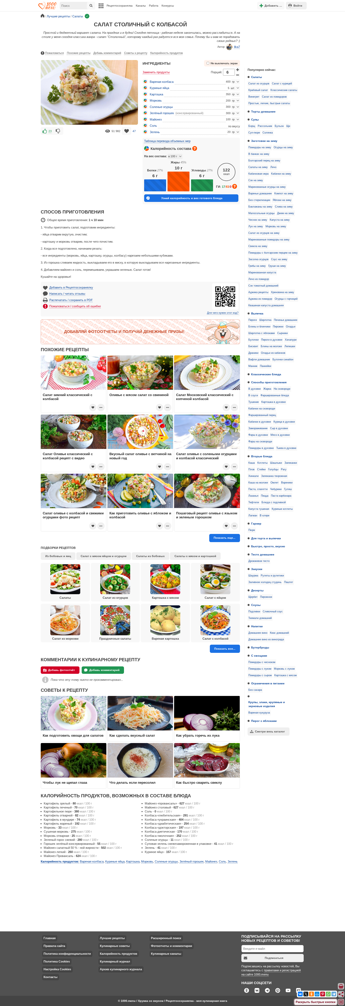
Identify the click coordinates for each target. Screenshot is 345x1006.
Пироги (252, 320)
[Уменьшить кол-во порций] (238, 75)
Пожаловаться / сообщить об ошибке (75, 306)
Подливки (254, 611)
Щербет (253, 597)
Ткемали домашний (260, 618)
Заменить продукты (156, 72)
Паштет (288, 582)
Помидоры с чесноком (261, 662)
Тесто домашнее (262, 554)
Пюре (251, 530)
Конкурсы (168, 5)
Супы (255, 119)
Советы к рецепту (135, 52)
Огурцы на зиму (283, 147)
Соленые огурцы (161, 107)
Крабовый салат (258, 90)
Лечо (273, 167)
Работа (153, 5)
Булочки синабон (283, 359)
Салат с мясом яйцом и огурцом (103, 556)
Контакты (51, 977)
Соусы (256, 605)
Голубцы (273, 469)
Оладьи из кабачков (273, 353)
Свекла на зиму (257, 246)
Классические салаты (284, 90)
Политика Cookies (57, 961)
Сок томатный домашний (263, 285)
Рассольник (265, 126)
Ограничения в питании (268, 683)
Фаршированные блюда (275, 395)
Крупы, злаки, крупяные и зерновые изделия (266, 704)
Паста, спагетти (258, 489)
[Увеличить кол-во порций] (238, 69)
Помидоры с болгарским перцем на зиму (273, 252)
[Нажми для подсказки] (194, 148)
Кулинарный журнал (115, 961)
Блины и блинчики (259, 326)
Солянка (268, 132)
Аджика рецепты (258, 292)
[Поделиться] (341, 994)
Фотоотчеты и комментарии (171, 946)
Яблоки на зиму (282, 200)
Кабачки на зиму (281, 173)
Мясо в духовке (280, 435)
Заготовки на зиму (264, 140)
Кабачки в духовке (259, 421)
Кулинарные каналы (166, 953)
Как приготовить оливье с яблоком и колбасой (140, 515)
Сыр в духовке (279, 428)
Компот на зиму (283, 193)
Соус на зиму (279, 259)
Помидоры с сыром (260, 675)
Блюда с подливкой (274, 502)
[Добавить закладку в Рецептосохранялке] (126, 131)
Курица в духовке (284, 421)
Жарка (267, 388)
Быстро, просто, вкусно (268, 546)
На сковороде (282, 388)
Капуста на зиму (280, 219)
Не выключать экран (224, 63)
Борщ (251, 126)
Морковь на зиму (276, 226)
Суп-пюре (254, 132)
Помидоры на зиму (259, 147)
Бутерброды (260, 647)
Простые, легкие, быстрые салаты (269, 103)
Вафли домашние (259, 359)
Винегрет (253, 96)
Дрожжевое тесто (259, 561)
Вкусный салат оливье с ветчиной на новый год (140, 456)
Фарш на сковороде (260, 441)
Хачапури (290, 339)
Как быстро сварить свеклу (199, 782)
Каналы (141, 5)
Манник (252, 366)
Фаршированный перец (262, 415)
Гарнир (256, 523)
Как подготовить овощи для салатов (73, 735)
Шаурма (253, 575)
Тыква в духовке (286, 448)
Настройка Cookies (57, 969)
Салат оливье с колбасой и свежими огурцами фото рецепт (73, 515)
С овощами (259, 655)
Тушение (253, 402)
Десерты (257, 590)
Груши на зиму (277, 266)
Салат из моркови (65, 638)
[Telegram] (333, 994)
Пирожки (278, 326)
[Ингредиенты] (341, 986)
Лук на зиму (255, 226)
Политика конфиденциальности (67, 953)
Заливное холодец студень (265, 582)
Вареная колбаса (161, 81)
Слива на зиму (284, 206)
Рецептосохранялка (120, 5)
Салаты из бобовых (150, 556)
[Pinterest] (322, 994)
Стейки (261, 469)
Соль (153, 125)
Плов (251, 469)
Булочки (253, 339)
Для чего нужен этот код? (222, 312)
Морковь (156, 100)
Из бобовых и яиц (58, 556)
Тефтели (253, 502)
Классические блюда (266, 374)
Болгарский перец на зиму (264, 160)
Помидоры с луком (259, 668)
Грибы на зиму (257, 266)
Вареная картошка (165, 638)
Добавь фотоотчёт (61, 670)
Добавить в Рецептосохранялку (71, 287)
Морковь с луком (284, 668)
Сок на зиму (255, 180)
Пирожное (266, 597)
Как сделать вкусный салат (132, 735)
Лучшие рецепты (112, 938)
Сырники (282, 333)
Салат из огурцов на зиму (264, 233)
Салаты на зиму (258, 167)
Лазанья (253, 495)
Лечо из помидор (258, 279)
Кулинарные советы (115, 946)
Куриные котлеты (282, 509)
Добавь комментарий (107, 52)
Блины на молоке (271, 346)
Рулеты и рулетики (272, 575)
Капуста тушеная (258, 509)
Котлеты (262, 462)
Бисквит (253, 346)
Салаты (256, 77)
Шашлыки (276, 462)
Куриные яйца (159, 88)
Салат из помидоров (274, 96)
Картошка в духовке (273, 402)
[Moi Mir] (317, 994)
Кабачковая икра (258, 173)
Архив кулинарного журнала (121, 969)
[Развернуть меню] (341, 1002)
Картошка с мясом (285, 675)
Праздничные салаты (115, 638)
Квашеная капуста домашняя (266, 305)
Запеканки (291, 462)
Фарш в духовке (258, 435)
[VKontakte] (300, 994)
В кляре (264, 515)
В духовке (254, 388)
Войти (297, 5)
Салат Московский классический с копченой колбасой (204, 397)
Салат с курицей (282, 83)
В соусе (253, 395)
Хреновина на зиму (282, 292)
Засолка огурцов (258, 259)
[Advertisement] (274, 39)
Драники (253, 353)
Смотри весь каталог (270, 731)
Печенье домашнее (285, 320)
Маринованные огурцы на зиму (267, 187)
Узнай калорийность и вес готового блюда (191, 198)
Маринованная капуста (262, 272)
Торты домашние (263, 111)
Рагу (284, 469)
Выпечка (257, 313)
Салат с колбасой (215, 638)
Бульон (279, 126)
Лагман (252, 515)
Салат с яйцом (215, 597)
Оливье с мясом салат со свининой (139, 395)
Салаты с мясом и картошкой (195, 556)
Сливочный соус (273, 611)
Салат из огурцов (258, 83)
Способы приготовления (269, 382)
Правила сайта (54, 946)
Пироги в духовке (271, 339)
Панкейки (265, 366)
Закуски (256, 569)
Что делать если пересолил (132, 782)
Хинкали (253, 476)
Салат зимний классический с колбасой (67, 397)
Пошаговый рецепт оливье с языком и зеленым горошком (206, 515)
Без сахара (255, 690)
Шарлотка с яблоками (261, 333)
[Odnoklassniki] (311, 994)
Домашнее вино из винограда (266, 639)
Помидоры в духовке (261, 448)
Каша (251, 462)
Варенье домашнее (260, 193)
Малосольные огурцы (261, 213)
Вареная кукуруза (259, 712)
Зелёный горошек (162, 113)
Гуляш (288, 489)
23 (50, 131)
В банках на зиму (258, 154)
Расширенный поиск (166, 938)
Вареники (286, 482)
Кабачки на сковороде (261, 408)
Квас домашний (279, 632)
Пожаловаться (54, 52)
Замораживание (258, 428)
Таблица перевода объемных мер (167, 141)
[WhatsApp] (328, 994)
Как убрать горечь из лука (198, 735)
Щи (288, 126)
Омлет (275, 482)
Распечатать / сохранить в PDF (71, 300)
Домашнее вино (257, 632)
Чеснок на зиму (257, 219)
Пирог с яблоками (264, 720)
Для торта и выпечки (266, 538)
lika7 (237, 46)
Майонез (156, 119)
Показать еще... (224, 537)
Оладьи (290, 326)
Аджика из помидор (260, 298)
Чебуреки (276, 489)
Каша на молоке (258, 482)
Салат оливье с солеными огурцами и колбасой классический (206, 456)
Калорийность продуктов (166, 52)
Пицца (264, 495)
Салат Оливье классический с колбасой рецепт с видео (68, 456)
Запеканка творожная (274, 476)
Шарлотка (265, 320)
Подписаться (274, 958)
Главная (50, 938)
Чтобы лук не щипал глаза (65, 782)
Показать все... (224, 648)
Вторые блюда (261, 456)
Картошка (156, 94)
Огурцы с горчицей (286, 298)
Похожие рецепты (78, 52)
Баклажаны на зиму (260, 206)
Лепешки (290, 346)
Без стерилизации (259, 200)
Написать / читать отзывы (67, 293)
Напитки (257, 626)
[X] (305, 994)
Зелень (155, 132)
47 (134, 131)
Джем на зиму (285, 213)
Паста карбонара (281, 495)
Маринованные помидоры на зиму (268, 239)
